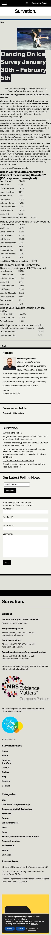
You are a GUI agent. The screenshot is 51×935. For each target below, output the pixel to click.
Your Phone (8, 525)
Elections (6, 813)
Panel (4, 832)
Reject (20, 929)
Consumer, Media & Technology (17, 809)
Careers (6, 781)
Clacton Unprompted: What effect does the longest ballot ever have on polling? (25, 880)
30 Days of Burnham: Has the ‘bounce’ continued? (25, 867)
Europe (5, 818)
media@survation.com (20, 445)
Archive (5, 772)
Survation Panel (39, 3)
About (5, 755)
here (37, 88)
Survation (6, 855)
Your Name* (8, 509)
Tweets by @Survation (13, 413)
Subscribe (10, 491)
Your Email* (8, 517)
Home (5, 751)
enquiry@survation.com (21, 439)
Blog (4, 776)
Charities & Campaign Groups (16, 804)
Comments (8, 534)
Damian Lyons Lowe (26, 358)
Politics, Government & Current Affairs (20, 836)
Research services (11, 841)
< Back (3, 346)
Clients (5, 767)
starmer (6, 850)
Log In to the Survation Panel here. (18, 460)
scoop (42, 101)
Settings (32, 929)
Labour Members (10, 823)
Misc (4, 827)
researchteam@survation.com (16, 454)
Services (6, 760)
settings (34, 924)
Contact (6, 786)
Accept (9, 929)
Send (7, 562)
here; (40, 91)
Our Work (6, 763)
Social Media (8, 845)
